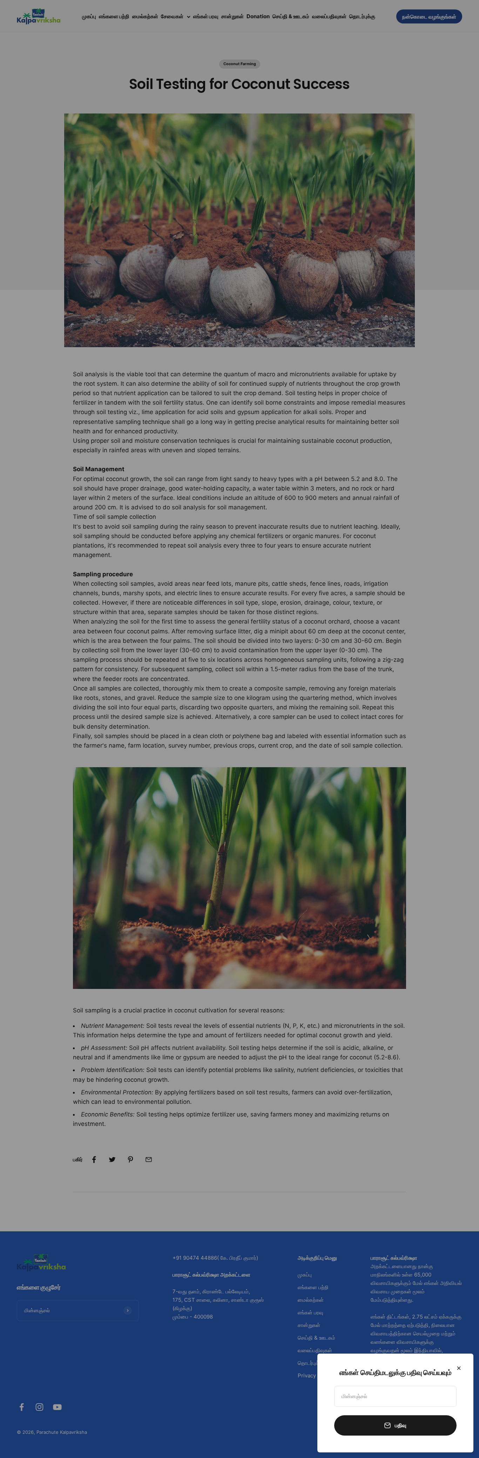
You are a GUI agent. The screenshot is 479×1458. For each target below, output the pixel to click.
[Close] (459, 1368)
